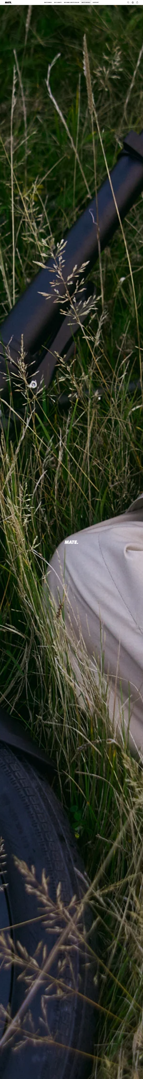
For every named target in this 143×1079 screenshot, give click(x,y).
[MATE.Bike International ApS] (8, 2)
